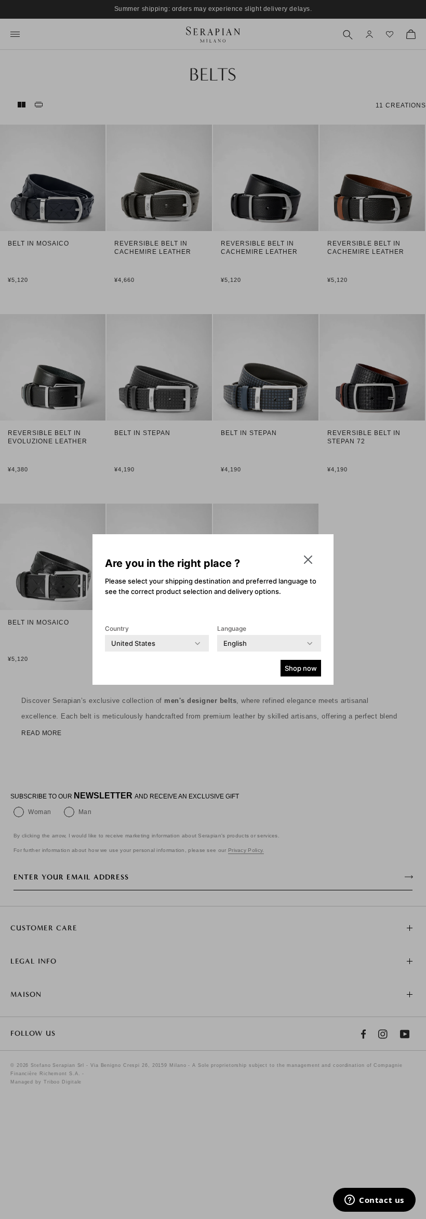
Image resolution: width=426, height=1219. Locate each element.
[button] (308, 560)
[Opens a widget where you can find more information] (374, 1201)
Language (231, 628)
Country (117, 628)
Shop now (301, 668)
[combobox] (133, 643)
